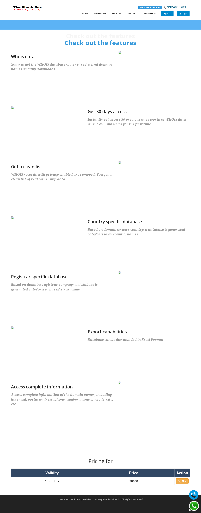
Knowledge (148, 13)
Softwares (100, 13)
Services (116, 13)
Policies (87, 499)
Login (184, 13)
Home (85, 13)
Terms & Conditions (69, 499)
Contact (132, 13)
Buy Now (182, 481)
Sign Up (167, 13)
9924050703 (176, 7)
